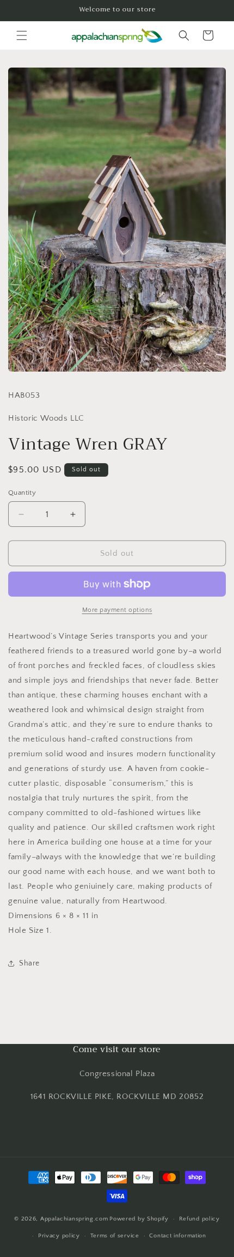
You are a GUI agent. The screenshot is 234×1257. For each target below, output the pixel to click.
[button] (22, 35)
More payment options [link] (117, 610)
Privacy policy (59, 1235)
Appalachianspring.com (74, 1219)
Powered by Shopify (139, 1219)
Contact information (177, 1235)
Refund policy (199, 1219)
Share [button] (29, 963)
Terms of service (114, 1235)
